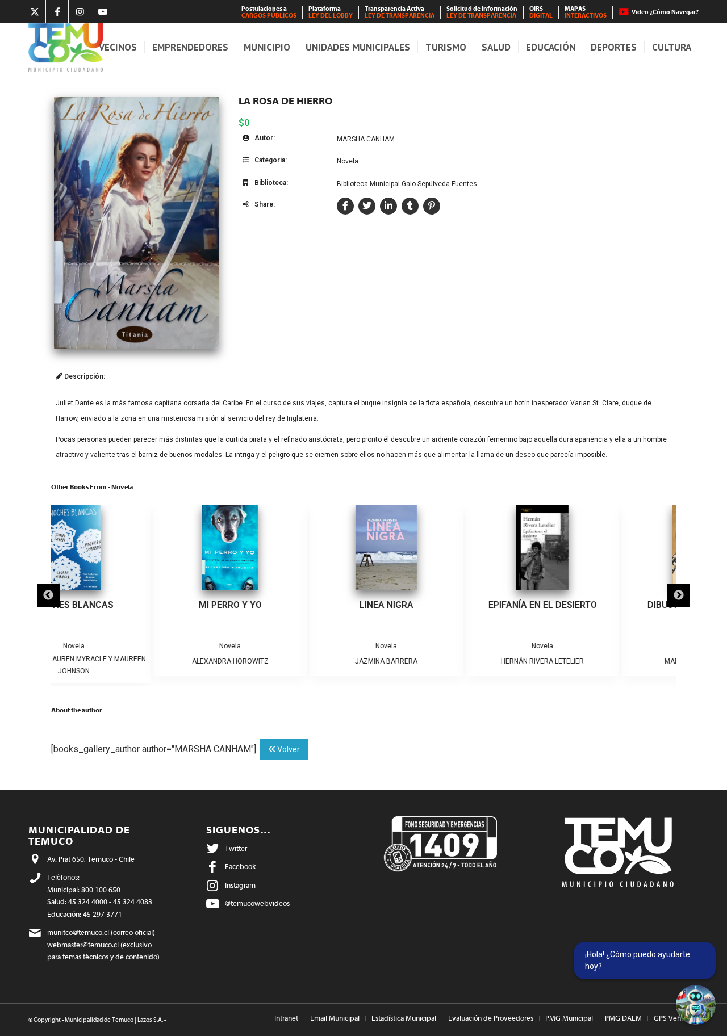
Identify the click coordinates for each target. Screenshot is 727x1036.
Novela (347, 161)
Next (678, 595)
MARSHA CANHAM (366, 139)
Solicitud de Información (481, 12)
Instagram (240, 885)
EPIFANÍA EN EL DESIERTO (440, 604)
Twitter (236, 848)
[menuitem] (269, 12)
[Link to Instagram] (80, 11)
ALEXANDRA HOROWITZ (128, 661)
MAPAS (586, 12)
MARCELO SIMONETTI (596, 661)
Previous (48, 595)
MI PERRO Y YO (128, 604)
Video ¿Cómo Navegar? (665, 12)
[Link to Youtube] (102, 11)
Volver (287, 749)
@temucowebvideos (257, 903)
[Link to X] (34, 11)
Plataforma (330, 12)
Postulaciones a (268, 12)
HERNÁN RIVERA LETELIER (440, 661)
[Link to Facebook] (57, 11)
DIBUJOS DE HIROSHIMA (596, 604)
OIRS (541, 12)
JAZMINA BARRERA (284, 661)
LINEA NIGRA (284, 604)
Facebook (240, 866)
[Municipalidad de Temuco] (65, 47)
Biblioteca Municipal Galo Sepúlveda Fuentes (407, 184)
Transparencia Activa (399, 12)
